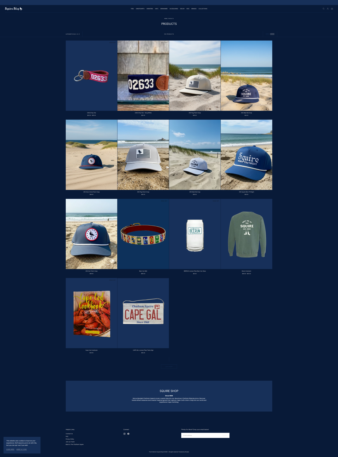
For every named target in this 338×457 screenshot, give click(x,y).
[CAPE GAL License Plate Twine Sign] (143, 313)
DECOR (182, 8)
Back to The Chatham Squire (75, 444)
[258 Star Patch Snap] (91, 234)
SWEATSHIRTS (140, 8)
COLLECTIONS (203, 8)
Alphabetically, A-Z (73, 34)
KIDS (188, 8)
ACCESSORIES (174, 8)
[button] (324, 9)
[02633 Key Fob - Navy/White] (143, 76)
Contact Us (69, 434)
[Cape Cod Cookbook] (91, 313)
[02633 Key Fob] (91, 76)
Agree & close (21, 449)
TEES (132, 8)
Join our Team (70, 442)
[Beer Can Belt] (143, 234)
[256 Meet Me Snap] (246, 76)
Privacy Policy (70, 439)
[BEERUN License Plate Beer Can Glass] (195, 234)
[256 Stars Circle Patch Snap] (91, 155)
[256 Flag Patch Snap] (195, 76)
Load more (169, 366)
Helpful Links (70, 429)
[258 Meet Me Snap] (195, 155)
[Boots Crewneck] (246, 234)
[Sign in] (328, 9)
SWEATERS (150, 8)
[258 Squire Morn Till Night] (246, 155)
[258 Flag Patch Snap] (143, 155)
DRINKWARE (164, 8)
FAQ (67, 436)
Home (165, 18)
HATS (156, 8)
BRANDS (193, 8)
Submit (224, 435)
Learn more (10, 449)
